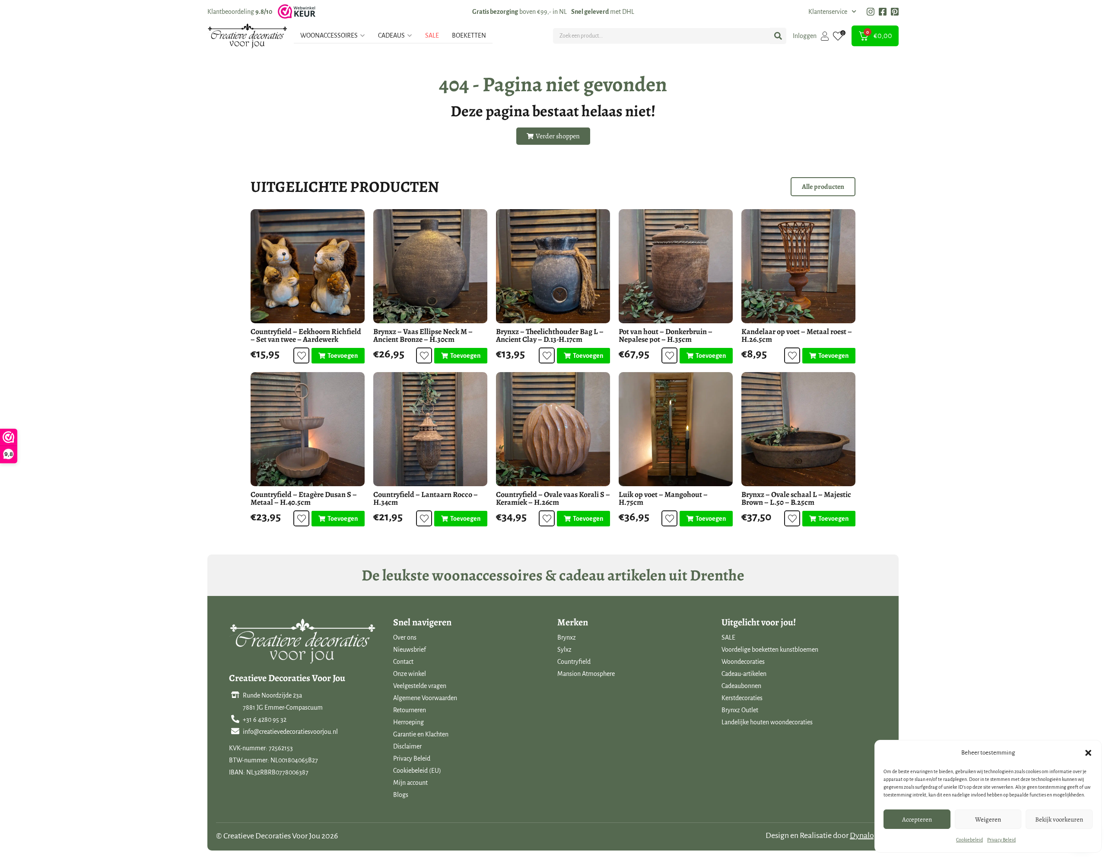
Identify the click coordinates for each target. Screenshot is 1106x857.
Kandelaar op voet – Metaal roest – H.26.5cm (796, 335)
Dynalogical (870, 835)
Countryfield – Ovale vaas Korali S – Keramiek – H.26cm (553, 498)
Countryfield (574, 661)
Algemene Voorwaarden (425, 698)
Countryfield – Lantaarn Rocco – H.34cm (425, 498)
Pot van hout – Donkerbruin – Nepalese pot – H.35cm (665, 335)
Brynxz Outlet (739, 710)
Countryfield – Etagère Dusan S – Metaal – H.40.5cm (304, 498)
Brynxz (566, 637)
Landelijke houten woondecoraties (767, 722)
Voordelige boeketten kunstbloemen (769, 649)
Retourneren (409, 710)
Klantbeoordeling (239, 11)
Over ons (404, 637)
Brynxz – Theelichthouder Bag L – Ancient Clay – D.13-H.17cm (550, 335)
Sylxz (564, 649)
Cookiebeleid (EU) (417, 770)
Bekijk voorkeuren (1059, 819)
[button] (1088, 753)
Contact (403, 661)
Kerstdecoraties (742, 698)
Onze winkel (409, 673)
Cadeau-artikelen (743, 673)
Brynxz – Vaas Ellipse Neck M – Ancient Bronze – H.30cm (423, 335)
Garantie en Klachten (420, 734)
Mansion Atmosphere (586, 673)
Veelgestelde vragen (419, 685)
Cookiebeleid (969, 839)
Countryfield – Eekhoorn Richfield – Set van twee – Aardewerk (306, 335)
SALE (728, 637)
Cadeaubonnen (741, 685)
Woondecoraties (743, 661)
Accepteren (917, 819)
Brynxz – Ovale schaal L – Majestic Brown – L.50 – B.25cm (796, 498)
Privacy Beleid (1001, 839)
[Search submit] (778, 36)
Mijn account (410, 782)
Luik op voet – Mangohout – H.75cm (663, 498)
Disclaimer (407, 746)
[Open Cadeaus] (409, 35)
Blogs (400, 794)
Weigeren (988, 819)
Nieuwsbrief (409, 649)
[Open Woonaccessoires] (362, 35)
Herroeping (408, 722)
